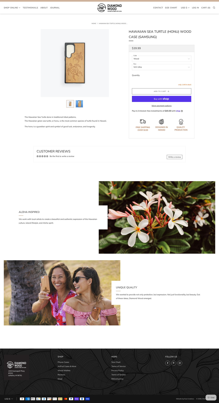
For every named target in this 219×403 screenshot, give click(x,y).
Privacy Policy (117, 370)
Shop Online (11, 7)
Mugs (60, 379)
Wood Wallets (64, 370)
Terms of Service (118, 366)
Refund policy (117, 379)
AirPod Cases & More (67, 366)
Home (94, 24)
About (44, 7)
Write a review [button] (174, 157)
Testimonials (30, 7)
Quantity (136, 75)
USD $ (184, 7)
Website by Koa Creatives (185, 399)
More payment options (161, 105)
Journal (55, 7)
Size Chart (171, 7)
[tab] (70, 104)
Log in (195, 7)
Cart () (205, 7)
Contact (158, 7)
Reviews (61, 374)
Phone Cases (63, 362)
